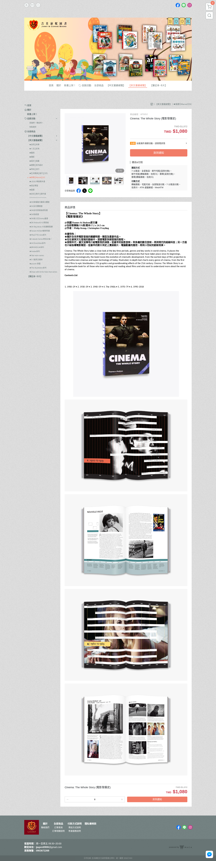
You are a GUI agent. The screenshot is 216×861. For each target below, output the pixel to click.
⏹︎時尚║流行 (34, 169)
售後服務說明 (74, 831)
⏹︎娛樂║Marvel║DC (37, 177)
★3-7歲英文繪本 (36, 260)
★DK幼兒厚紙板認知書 (38, 210)
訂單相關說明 (58, 831)
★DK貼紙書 (34, 214)
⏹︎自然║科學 (34, 145)
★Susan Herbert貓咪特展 (39, 231)
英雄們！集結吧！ (36, 123)
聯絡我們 (45, 827)
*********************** (37, 198)
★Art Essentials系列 (37, 243)
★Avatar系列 (34, 251)
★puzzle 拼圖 (34, 264)
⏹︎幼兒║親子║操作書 (37, 194)
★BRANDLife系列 (36, 247)
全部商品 (58, 824)
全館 (133, 143)
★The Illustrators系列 (37, 268)
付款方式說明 (75, 824)
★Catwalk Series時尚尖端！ (40, 239)
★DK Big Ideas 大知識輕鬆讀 (41, 227)
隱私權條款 (90, 824)
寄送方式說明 (74, 827)
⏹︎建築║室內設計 (36, 165)
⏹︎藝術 (32, 153)
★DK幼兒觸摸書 (35, 206)
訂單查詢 (58, 827)
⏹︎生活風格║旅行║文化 (38, 173)
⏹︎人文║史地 (34, 149)
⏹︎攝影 (32, 157)
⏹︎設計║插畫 (34, 161)
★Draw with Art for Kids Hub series (43, 272)
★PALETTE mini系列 (37, 235)
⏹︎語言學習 (33, 186)
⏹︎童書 (32, 190)
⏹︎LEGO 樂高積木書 (37, 182)
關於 (45, 824)
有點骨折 (32, 127)
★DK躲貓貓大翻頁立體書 (39, 202)
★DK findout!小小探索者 (39, 223)
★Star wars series (36, 255)
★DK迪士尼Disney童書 (38, 219)
